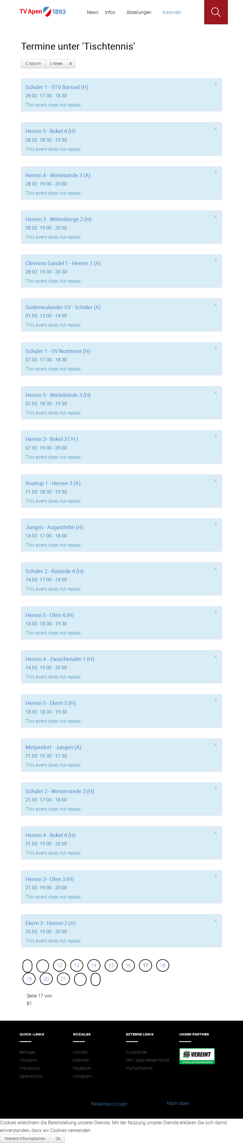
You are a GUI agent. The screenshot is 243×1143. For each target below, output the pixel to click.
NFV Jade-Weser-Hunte (147, 1060)
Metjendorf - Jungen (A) (53, 747)
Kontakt (80, 1052)
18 (162, 965)
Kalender (81, 1060)
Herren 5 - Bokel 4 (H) (50, 131)
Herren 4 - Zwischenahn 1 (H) (59, 659)
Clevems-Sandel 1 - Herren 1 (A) (63, 263)
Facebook (82, 1068)
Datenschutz (31, 1076)
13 (76, 965)
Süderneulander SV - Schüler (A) (63, 307)
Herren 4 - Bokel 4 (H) (50, 835)
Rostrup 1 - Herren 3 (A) (53, 483)
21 (63, 979)
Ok (58, 1138)
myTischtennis (139, 1068)
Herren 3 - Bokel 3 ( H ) (51, 438)
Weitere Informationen (25, 1138)
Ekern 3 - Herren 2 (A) (50, 923)
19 (29, 979)
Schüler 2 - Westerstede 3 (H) (59, 791)
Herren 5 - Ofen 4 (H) (49, 615)
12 (59, 965)
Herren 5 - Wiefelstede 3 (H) (58, 395)
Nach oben (178, 1103)
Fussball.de (136, 1052)
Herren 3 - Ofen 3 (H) (49, 879)
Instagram (82, 1076)
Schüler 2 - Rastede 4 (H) (54, 571)
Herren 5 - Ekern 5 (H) (50, 702)
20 (46, 979)
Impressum (30, 1068)
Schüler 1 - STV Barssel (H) (56, 87)
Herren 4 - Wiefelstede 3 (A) (57, 175)
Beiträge (27, 1052)
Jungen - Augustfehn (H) (54, 527)
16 (128, 965)
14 (94, 965)
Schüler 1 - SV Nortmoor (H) (57, 351)
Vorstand (28, 1060)
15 (111, 965)
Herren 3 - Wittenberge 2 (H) (58, 219)
